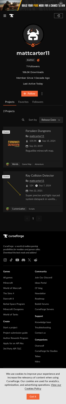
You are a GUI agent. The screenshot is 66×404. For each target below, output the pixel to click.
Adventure (39, 164)
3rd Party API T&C (12, 349)
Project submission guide (15, 333)
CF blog (38, 288)
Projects (9, 102)
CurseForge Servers (44, 309)
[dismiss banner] (61, 4)
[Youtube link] (17, 260)
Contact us (40, 333)
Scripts (32, 209)
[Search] (23, 120)
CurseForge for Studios (46, 351)
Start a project (10, 328)
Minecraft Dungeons (13, 309)
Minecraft (8, 283)
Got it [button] (33, 396)
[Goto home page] (11, 15)
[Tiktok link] (11, 260)
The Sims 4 (8, 293)
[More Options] (42, 94)
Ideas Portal (40, 283)
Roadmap (39, 299)
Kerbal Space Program (14, 304)
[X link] (29, 260)
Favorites (23, 102)
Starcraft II (8, 299)
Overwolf (39, 346)
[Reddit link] (35, 260)
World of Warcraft (12, 288)
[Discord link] (23, 260)
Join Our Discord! (43, 278)
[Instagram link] (5, 260)
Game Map (26, 164)
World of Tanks (10, 315)
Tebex (38, 356)
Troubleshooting (43, 328)
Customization (18, 209)
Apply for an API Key (13, 343)
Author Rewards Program (15, 338)
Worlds (15, 164)
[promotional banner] (33, 5)
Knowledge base (43, 322)
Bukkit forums (42, 304)
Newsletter (40, 293)
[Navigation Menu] (4, 15)
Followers (37, 102)
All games (7, 278)
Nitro (37, 362)
